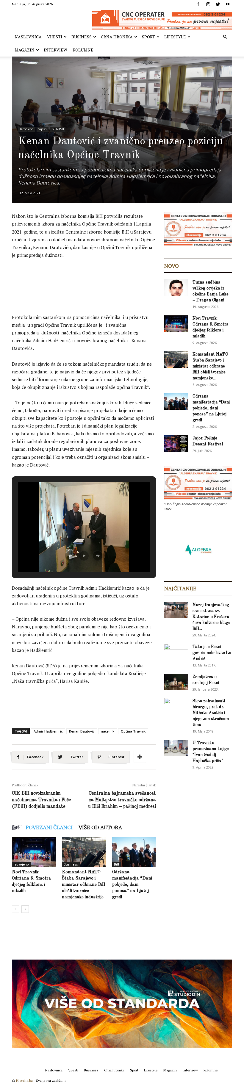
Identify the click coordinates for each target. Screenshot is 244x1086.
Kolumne (83, 50)
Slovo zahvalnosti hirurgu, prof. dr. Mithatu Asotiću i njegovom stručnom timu (211, 713)
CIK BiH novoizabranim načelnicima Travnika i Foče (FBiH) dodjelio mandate (41, 800)
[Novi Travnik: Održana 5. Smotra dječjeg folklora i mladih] (34, 852)
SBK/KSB (58, 129)
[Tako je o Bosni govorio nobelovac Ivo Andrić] (176, 652)
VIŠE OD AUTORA (100, 827)
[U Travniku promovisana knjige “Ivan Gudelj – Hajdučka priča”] (176, 748)
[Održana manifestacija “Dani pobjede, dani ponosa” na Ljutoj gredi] (134, 852)
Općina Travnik (133, 731)
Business (81, 37)
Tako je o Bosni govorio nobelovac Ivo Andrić (212, 653)
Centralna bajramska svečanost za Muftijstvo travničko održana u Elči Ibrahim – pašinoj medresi (122, 800)
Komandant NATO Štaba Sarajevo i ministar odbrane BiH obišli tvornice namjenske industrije (83, 884)
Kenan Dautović (81, 731)
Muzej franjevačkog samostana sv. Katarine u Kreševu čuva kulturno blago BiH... (211, 617)
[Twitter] (217, 4)
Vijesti (54, 37)
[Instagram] (208, 4)
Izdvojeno (26, 129)
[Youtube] (227, 4)
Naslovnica (28, 37)
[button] (225, 37)
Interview (55, 50)
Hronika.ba (24, 1080)
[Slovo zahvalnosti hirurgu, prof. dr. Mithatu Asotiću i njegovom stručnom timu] (176, 706)
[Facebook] (198, 4)
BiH (116, 864)
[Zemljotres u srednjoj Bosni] (176, 682)
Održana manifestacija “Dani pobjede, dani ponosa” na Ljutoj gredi (132, 884)
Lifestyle (175, 37)
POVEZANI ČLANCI (49, 827)
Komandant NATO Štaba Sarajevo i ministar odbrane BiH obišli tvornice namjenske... (210, 366)
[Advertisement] (120, 280)
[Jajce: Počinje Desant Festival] (176, 443)
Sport (148, 37)
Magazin (25, 50)
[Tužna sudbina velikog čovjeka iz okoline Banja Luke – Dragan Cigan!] (176, 287)
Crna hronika (117, 37)
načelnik (107, 731)
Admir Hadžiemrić (48, 731)
